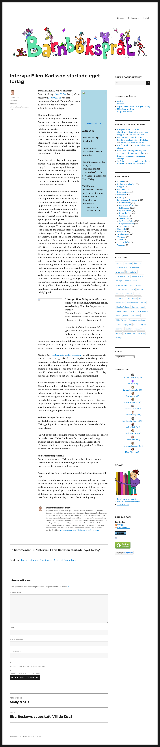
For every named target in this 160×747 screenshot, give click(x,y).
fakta (133, 289)
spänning (120, 329)
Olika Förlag (121, 320)
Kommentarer (123, 527)
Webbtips (121, 245)
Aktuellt (120, 181)
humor (137, 294)
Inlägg (120, 525)
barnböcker (134, 267)
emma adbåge (122, 289)
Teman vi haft (123, 504)
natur (132, 311)
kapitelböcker (132, 303)
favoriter (119, 294)
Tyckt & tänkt (123, 242)
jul (140, 298)
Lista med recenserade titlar (129, 502)
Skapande (121, 229)
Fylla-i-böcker (125, 211)
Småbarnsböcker (126, 221)
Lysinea (120, 104)
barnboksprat (121, 267)
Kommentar (16, 592)
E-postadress (17, 639)
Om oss (120, 18)
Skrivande (121, 232)
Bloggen (120, 187)
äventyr (119, 338)
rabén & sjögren (139, 324)
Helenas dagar (66, 530)
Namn (13, 628)
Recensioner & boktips (127, 200)
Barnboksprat (15, 737)
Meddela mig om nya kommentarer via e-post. (27, 666)
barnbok (137, 263)
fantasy (140, 289)
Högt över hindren (125, 109)
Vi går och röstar (124, 112)
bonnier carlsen (131, 281)
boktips (119, 281)
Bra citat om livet (136, 135)
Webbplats (15, 651)
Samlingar (123, 216)
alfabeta (119, 263)
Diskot (120, 101)
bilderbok (120, 272)
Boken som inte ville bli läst (132, 143)
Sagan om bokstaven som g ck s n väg (133, 106)
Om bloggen (133, 18)
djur (131, 285)
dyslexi (138, 285)
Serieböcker (124, 218)
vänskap (141, 333)
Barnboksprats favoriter (127, 499)
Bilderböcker (125, 203)
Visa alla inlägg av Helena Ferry (86, 530)
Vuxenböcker (125, 226)
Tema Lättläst (129, 333)
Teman (120, 240)
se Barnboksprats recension (66, 355)
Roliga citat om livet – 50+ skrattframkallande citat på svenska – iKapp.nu (133, 132)
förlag (23, 107)
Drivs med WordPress (32, 737)
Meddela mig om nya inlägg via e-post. (25, 673)
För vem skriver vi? (136, 164)
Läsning (120, 197)
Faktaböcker (124, 208)
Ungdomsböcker (126, 224)
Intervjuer (13, 104)
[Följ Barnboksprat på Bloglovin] (132, 552)
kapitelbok (120, 303)
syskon (119, 333)
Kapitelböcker (125, 213)
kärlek (143, 303)
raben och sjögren (123, 324)
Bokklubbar (122, 189)
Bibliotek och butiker (126, 184)
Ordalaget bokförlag (137, 320)
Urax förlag (60, 94)
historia (129, 294)
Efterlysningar (123, 192)
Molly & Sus (54, 98)
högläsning (120, 298)
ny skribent (135, 316)
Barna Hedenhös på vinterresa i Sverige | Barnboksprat (48, 560)
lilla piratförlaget (123, 307)
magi (143, 307)
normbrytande (122, 316)
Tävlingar (121, 237)
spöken (129, 329)
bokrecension (137, 276)
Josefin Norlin (123, 145)
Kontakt (146, 18)
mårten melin (121, 311)
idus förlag (132, 298)
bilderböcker (131, 272)
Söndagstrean (123, 234)
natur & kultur (142, 311)
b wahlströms (121, 285)
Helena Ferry (15, 97)
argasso (128, 263)
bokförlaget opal (123, 276)
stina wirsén (140, 329)
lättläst (135, 307)
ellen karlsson (15, 107)
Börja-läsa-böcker (127, 205)
